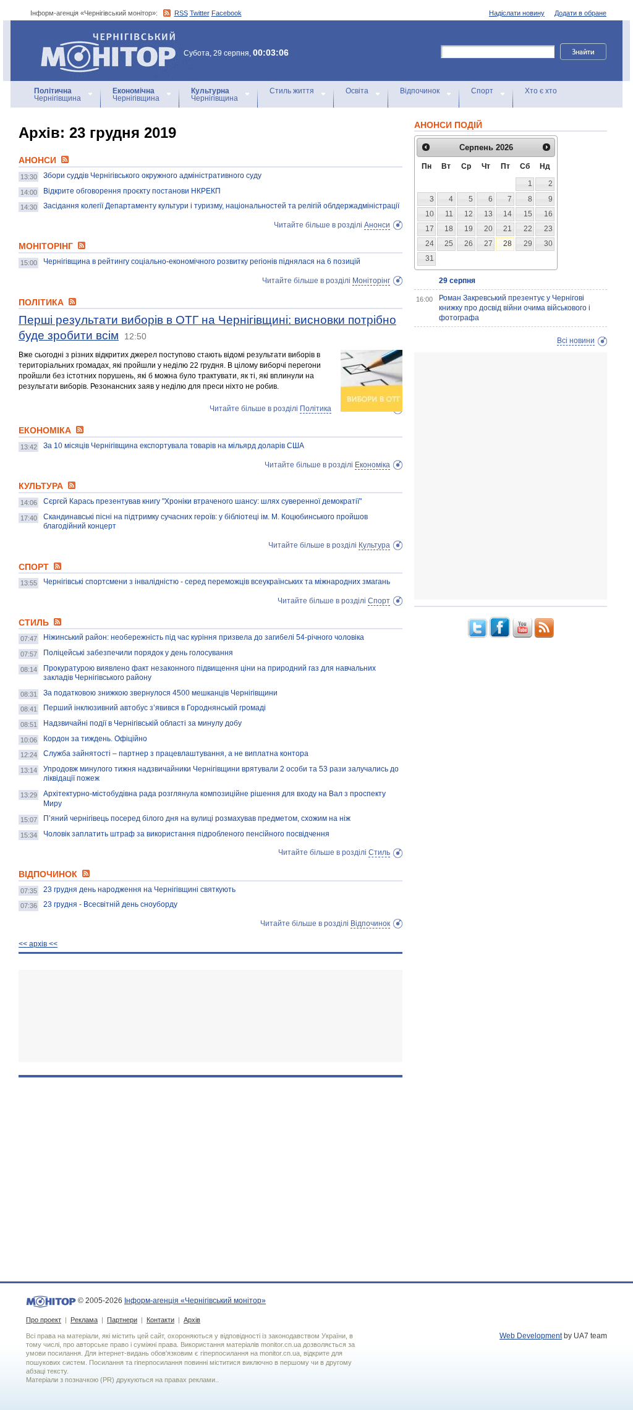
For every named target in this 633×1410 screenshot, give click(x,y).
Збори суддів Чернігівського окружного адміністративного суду (152, 175)
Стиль (379, 852)
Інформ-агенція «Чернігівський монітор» (102, 36)
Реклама (84, 1319)
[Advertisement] (210, 1016)
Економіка (372, 465)
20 (488, 228)
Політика (315, 408)
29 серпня (457, 280)
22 (528, 228)
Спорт (482, 91)
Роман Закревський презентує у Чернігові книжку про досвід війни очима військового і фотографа (514, 307)
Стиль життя (292, 91)
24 (429, 243)
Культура (374, 545)
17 (429, 228)
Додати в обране (580, 13)
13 (488, 214)
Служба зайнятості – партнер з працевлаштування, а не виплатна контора (175, 753)
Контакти (160, 1319)
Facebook (226, 13)
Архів (192, 1319)
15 (528, 214)
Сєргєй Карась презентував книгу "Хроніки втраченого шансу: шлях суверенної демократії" (202, 501)
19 (468, 228)
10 (429, 214)
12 (468, 214)
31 (429, 258)
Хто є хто (541, 91)
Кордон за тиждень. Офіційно (95, 738)
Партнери (122, 1319)
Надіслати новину (517, 13)
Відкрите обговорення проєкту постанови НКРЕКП (132, 191)
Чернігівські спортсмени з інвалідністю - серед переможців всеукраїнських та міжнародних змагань (216, 581)
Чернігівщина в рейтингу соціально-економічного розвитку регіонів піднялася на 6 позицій (201, 261)
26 (468, 243)
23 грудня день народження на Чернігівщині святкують (139, 889)
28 (507, 243)
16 (548, 214)
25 (448, 243)
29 (528, 243)
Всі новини (576, 340)
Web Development (530, 1335)
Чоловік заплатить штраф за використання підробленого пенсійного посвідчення (186, 834)
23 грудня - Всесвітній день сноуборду (110, 904)
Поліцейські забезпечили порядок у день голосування (138, 652)
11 (449, 214)
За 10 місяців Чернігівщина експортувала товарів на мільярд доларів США (173, 445)
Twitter (200, 13)
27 (488, 243)
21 (507, 228)
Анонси (377, 225)
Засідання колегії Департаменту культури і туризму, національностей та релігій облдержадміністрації (221, 206)
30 (548, 243)
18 (448, 228)
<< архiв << (38, 944)
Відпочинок (420, 91)
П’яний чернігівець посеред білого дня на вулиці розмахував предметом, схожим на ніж (196, 818)
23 (548, 228)
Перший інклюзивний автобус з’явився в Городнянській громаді (154, 707)
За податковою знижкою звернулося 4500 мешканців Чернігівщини (160, 693)
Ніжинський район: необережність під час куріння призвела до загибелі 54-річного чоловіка (203, 637)
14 (507, 214)
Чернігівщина (57, 95)
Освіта (357, 91)
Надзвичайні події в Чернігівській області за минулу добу (142, 723)
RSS (181, 13)
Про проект (43, 1319)
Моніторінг (371, 280)
